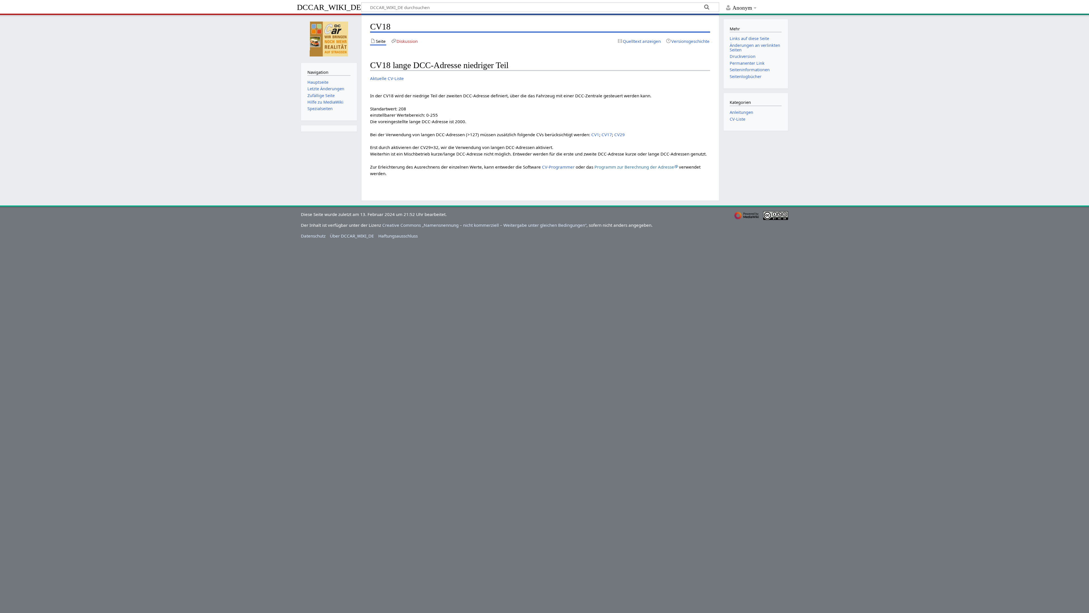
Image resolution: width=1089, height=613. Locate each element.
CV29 (619, 134)
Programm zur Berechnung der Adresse (634, 167)
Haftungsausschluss (398, 236)
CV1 (595, 134)
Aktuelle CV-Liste (387, 78)
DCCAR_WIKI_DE (329, 7)
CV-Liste (737, 119)
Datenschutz (313, 236)
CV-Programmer (558, 167)
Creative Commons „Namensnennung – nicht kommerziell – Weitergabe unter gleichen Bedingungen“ (484, 225)
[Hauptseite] (329, 38)
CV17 (607, 134)
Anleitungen (741, 112)
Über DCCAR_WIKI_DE (352, 236)
